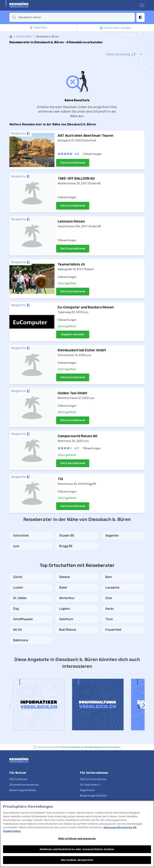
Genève (64, 577)
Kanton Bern (24, 36)
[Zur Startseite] (23, 5)
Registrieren (87, 790)
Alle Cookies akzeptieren (77, 860)
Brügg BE (65, 546)
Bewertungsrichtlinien (22, 790)
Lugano (64, 608)
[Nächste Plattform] (143, 705)
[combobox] (75, 17)
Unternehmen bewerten (24, 784)
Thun (109, 619)
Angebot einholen (72, 334)
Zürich (17, 577)
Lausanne (112, 587)
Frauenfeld (113, 629)
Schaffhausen (23, 619)
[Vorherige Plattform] (11, 705)
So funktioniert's (90, 784)
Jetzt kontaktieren (72, 162)
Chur (108, 598)
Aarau (109, 608)
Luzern (18, 587)
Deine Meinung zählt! (79, 747)
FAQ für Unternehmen (93, 779)
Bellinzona (20, 640)
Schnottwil (21, 535)
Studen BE (66, 535)
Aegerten (112, 535)
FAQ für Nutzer (18, 779)
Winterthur (67, 598)
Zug (16, 608)
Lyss (16, 546)
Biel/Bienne (67, 629)
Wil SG (17, 629)
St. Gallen (20, 598)
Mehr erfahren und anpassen (77, 838)
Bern (108, 577)
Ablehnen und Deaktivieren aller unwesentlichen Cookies (77, 849)
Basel (63, 587)
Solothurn (66, 619)
